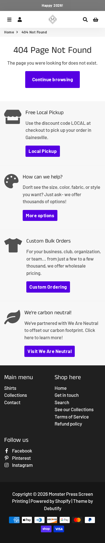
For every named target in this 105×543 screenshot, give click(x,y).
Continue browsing (52, 79)
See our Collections (74, 409)
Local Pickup (43, 151)
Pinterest (21, 458)
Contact (12, 402)
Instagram (22, 465)
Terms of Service (72, 416)
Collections (15, 395)
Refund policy (68, 423)
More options (40, 215)
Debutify (52, 508)
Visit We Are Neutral (49, 351)
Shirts (10, 388)
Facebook (21, 450)
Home (9, 32)
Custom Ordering (48, 286)
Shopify (63, 501)
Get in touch (67, 395)
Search (62, 402)
